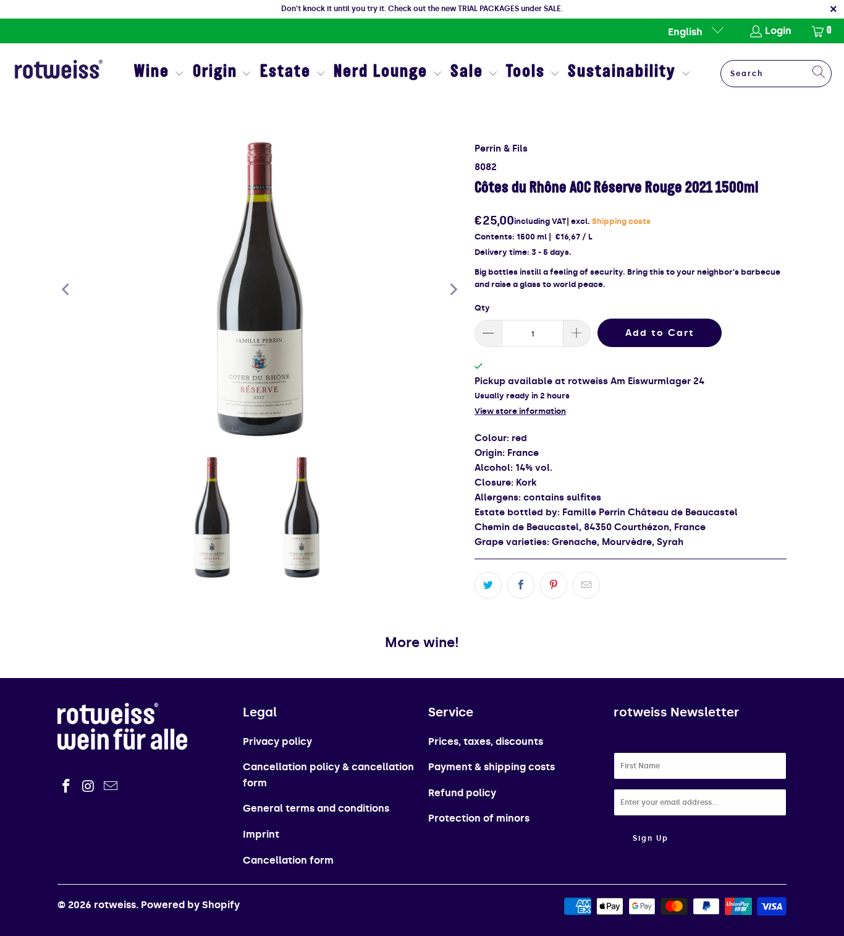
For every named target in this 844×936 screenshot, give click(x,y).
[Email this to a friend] (586, 585)
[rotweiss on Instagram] (89, 787)
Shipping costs (621, 221)
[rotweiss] (58, 73)
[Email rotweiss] (110, 787)
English (686, 32)
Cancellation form (288, 860)
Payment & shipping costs (491, 767)
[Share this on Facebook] (520, 585)
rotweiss (115, 905)
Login (778, 30)
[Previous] (67, 289)
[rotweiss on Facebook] (66, 787)
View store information (520, 411)
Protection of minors (479, 818)
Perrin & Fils (501, 148)
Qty (482, 307)
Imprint (261, 834)
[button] (159, 74)
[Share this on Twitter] (488, 585)
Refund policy (462, 793)
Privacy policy (277, 741)
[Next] (453, 289)
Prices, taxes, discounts (485, 741)
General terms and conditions (316, 808)
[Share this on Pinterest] (553, 585)
